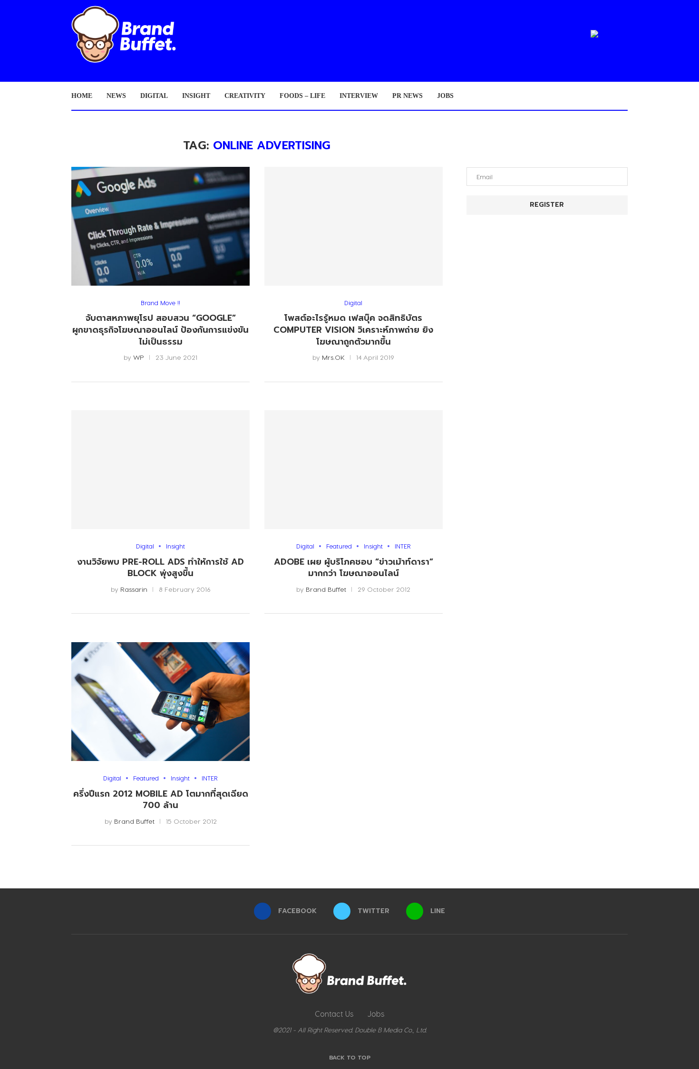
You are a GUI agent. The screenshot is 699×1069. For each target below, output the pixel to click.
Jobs (445, 95)
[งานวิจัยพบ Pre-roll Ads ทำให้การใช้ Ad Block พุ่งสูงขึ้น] (160, 469)
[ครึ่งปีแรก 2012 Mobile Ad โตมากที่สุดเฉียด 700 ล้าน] (160, 701)
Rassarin (133, 589)
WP (138, 357)
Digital (154, 95)
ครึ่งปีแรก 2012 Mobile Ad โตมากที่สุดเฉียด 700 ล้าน (160, 799)
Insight (196, 95)
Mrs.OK (333, 357)
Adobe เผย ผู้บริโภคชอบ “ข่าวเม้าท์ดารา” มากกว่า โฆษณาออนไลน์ (353, 567)
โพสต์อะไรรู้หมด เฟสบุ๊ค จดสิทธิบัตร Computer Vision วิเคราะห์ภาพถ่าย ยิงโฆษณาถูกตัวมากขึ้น (353, 329)
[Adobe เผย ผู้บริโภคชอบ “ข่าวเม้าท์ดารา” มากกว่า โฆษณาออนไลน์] (353, 469)
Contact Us (334, 1013)
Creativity (244, 95)
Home (81, 95)
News (116, 95)
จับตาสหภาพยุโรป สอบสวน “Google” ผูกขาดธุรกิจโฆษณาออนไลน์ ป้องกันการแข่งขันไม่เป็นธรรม (160, 329)
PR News (407, 95)
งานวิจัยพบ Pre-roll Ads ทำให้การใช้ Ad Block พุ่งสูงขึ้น (160, 567)
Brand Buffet (326, 589)
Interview (359, 95)
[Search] (623, 96)
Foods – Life (302, 95)
